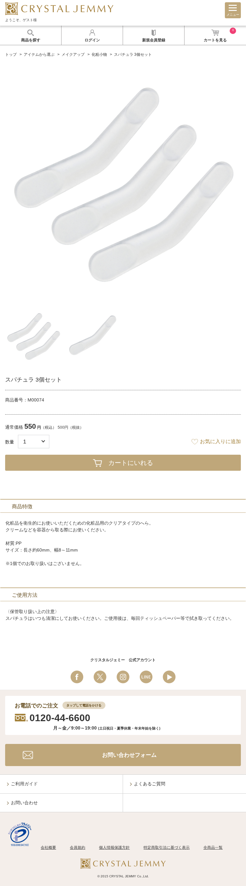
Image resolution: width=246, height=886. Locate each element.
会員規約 (77, 847)
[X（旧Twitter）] (99, 677)
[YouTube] (169, 677)
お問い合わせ (24, 802)
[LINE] (146, 677)
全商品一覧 (213, 847)
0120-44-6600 (59, 718)
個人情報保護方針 (114, 847)
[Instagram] (123, 677)
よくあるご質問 (149, 783)
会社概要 (48, 847)
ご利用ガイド (24, 783)
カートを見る (219, 35)
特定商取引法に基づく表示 (167, 847)
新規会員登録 (153, 40)
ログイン (92, 40)
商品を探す (30, 40)
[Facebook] (76, 677)
